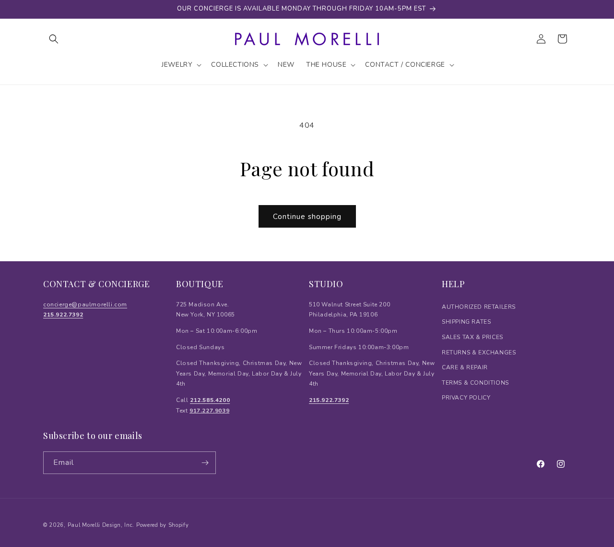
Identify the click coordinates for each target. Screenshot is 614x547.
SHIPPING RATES (466, 322)
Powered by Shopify (162, 525)
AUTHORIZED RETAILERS (479, 307)
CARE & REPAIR (465, 367)
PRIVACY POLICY (466, 397)
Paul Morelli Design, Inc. (101, 525)
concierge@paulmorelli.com (85, 304)
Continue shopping (307, 216)
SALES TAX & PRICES (472, 337)
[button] (53, 38)
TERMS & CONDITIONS (475, 383)
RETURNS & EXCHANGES (479, 352)
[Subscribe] (204, 462)
